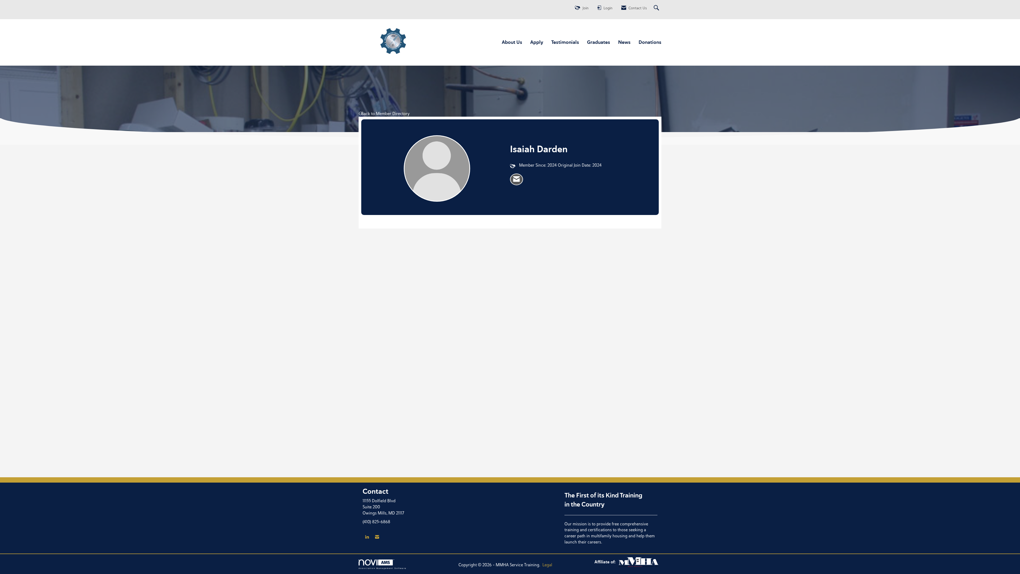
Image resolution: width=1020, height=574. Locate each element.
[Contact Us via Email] (377, 537)
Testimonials (565, 42)
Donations (650, 42)
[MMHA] (638, 562)
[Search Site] (657, 8)
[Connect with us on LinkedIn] (367, 537)
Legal (547, 565)
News (624, 42)
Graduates (598, 42)
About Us (512, 42)
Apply (536, 42)
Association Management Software (382, 568)
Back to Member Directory (385, 113)
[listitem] (516, 179)
